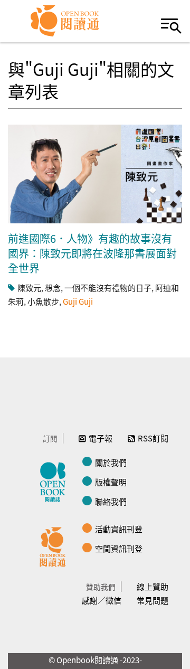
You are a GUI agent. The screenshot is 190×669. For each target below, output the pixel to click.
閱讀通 (55, 545)
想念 (53, 287)
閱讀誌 (55, 480)
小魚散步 (43, 301)
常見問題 (152, 600)
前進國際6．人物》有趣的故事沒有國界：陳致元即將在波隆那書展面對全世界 (92, 253)
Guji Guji (78, 301)
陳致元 (29, 287)
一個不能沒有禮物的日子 (107, 287)
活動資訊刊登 (118, 528)
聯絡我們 (111, 501)
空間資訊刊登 (118, 548)
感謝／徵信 (101, 600)
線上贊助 (152, 586)
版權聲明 (111, 481)
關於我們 (111, 462)
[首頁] (65, 21)
